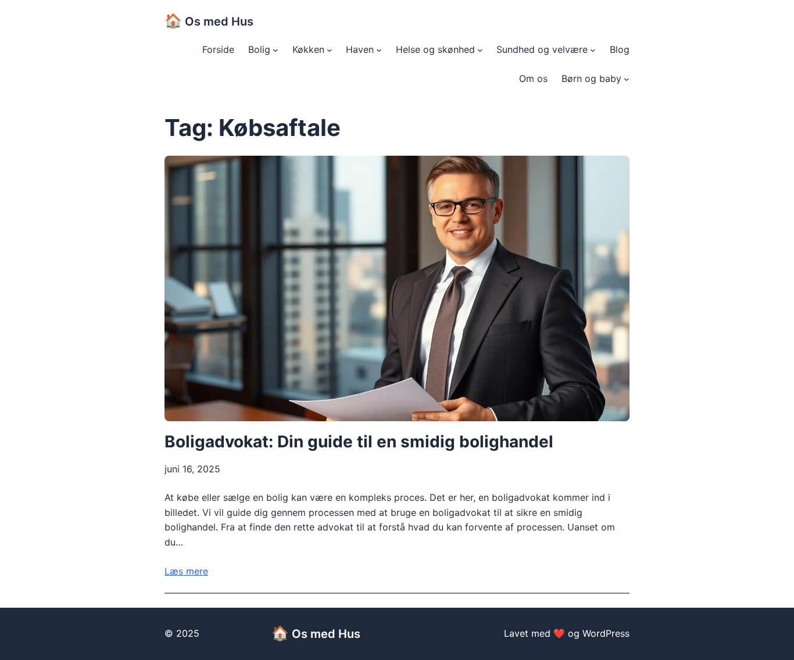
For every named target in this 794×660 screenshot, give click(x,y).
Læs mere (186, 571)
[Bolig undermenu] (275, 50)
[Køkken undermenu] (329, 50)
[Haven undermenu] (379, 50)
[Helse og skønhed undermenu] (480, 50)
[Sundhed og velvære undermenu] (593, 50)
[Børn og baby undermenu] (627, 79)
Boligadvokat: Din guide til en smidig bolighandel (358, 441)
